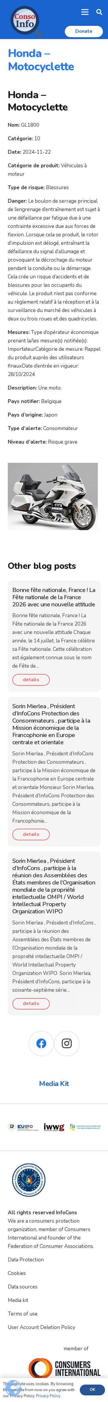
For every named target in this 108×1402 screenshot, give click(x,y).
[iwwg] (54, 1115)
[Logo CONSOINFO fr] (24, 19)
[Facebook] (41, 1043)
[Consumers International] (64, 1368)
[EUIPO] (23, 1115)
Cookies (17, 1273)
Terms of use (23, 1313)
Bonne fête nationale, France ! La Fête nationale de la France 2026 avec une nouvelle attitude (53, 597)
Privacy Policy (48, 1396)
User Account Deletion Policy (41, 1327)
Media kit (18, 1300)
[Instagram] (67, 1043)
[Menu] (85, 12)
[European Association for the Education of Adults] (85, 1115)
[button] (99, 12)
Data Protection (26, 1259)
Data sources (23, 1286)
